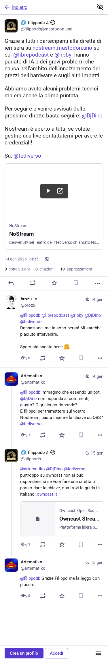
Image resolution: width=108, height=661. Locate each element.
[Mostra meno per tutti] (100, 7)
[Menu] (98, 653)
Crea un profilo (24, 653)
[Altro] (97, 283)
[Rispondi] (10, 282)
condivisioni (17, 269)
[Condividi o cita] (32, 282)
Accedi (56, 653)
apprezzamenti (76, 269)
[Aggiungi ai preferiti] (54, 282)
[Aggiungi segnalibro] (75, 282)
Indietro (19, 7)
